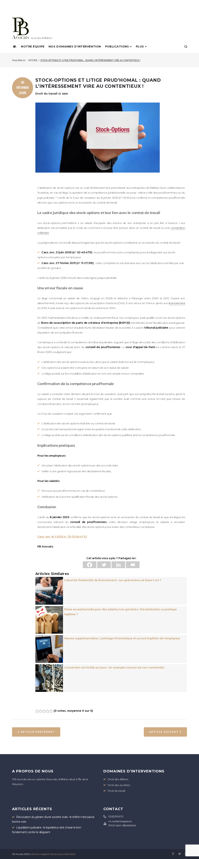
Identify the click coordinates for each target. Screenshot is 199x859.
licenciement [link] (177, 303)
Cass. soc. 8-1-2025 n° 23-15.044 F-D (62, 536)
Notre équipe (33, 46)
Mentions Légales (38, 854)
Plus (140, 46)
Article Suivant (163, 731)
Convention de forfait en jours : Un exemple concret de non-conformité (114, 667)
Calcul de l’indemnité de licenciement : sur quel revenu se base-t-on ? (112, 580)
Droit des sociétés (118, 785)
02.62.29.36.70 (115, 816)
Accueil (33, 60)
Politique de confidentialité (62, 854)
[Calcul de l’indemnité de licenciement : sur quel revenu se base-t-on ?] (49, 579)
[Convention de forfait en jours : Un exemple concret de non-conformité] (49, 666)
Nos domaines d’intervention (75, 46)
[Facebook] (89, 564)
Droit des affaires (117, 779)
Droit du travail (46, 93)
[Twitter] (104, 564)
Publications (117, 46)
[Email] (133, 564)
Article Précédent (38, 731)
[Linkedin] (118, 564)
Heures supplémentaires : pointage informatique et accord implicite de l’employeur (122, 638)
